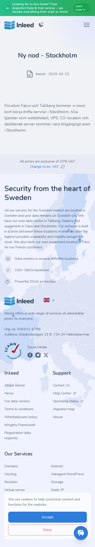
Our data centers (17, 401)
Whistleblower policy (20, 417)
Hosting (10, 474)
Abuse (58, 417)
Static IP (57, 489)
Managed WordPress (67, 474)
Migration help (64, 409)
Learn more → (80, 7)
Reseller (10, 482)
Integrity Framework (20, 424)
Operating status (66, 401)
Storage (57, 482)
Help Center (62, 393)
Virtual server (14, 489)
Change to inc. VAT (44, 166)
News (9, 393)
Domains (11, 466)
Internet (57, 466)
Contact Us (61, 385)
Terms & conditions (19, 409)
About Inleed (14, 385)
